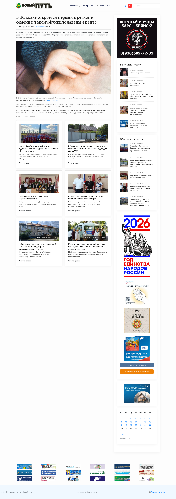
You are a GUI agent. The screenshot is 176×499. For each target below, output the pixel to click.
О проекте (81, 492)
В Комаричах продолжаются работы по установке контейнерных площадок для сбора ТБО (87, 148)
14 (140, 422)
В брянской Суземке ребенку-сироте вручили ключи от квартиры (85, 197)
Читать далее (25, 163)
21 (140, 425)
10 (121, 422)
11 (126, 422)
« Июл (122, 435)
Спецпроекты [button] (88, 6)
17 (121, 425)
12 (131, 422)
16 (150, 422)
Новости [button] (72, 6)
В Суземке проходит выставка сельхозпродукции (33, 197)
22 (145, 425)
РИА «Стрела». (52, 100)
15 (145, 422)
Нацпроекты (41, 27)
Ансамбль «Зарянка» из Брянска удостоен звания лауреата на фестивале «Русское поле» (38, 148)
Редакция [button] (104, 6)
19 (131, 425)
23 (150, 425)
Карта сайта (92, 492)
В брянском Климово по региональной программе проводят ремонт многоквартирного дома (37, 246)
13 (136, 422)
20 (136, 425)
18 (126, 425)
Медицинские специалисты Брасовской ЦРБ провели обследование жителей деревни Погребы (87, 246)
